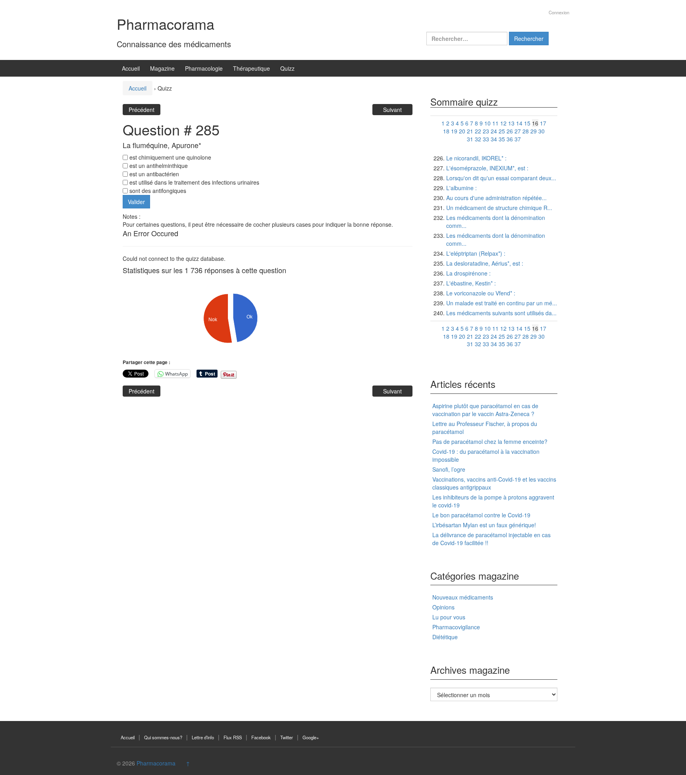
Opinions (443, 607)
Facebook (261, 737)
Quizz (287, 68)
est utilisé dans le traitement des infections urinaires (193, 182)
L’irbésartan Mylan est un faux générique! (484, 525)
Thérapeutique (251, 68)
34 (494, 139)
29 (533, 131)
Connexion (559, 12)
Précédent (141, 110)
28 (525, 131)
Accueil (131, 68)
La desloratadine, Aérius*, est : (484, 263)
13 (511, 123)
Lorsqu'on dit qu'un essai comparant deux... (501, 178)
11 (495, 123)
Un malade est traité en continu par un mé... (501, 303)
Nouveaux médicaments (462, 597)
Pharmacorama (165, 23)
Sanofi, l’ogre (448, 469)
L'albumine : (461, 188)
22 (478, 131)
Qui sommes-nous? (163, 737)
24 (494, 131)
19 (454, 131)
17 (543, 123)
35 (502, 139)
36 (510, 139)
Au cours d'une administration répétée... (496, 198)
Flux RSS (233, 737)
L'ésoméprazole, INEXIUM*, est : (487, 168)
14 (519, 123)
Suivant (392, 110)
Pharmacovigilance (456, 627)
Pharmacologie (204, 68)
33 (486, 139)
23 (486, 131)
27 (517, 131)
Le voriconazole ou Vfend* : (480, 293)
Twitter (286, 737)
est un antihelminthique (158, 166)
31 (470, 139)
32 (478, 139)
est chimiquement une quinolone (169, 157)
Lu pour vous (448, 617)
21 (470, 131)
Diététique (445, 637)
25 (502, 131)
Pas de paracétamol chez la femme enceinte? (489, 441)
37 (517, 139)
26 (510, 131)
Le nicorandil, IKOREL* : (476, 158)
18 (446, 131)
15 (527, 123)
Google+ (311, 737)
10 (487, 123)
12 (503, 123)
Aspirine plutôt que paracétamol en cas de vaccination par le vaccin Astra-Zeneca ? (485, 410)
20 (462, 131)
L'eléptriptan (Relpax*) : (475, 253)
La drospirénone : (468, 273)
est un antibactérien (153, 174)
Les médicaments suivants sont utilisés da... (501, 313)
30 (541, 131)
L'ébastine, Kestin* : (471, 283)
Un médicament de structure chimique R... (499, 208)
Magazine (162, 68)
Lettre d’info (203, 737)
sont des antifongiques (157, 191)
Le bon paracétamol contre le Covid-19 (481, 515)
